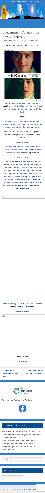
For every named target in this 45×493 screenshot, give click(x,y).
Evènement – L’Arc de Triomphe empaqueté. (33, 372)
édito (8, 1)
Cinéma (23, 41)
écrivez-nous (34, 1)
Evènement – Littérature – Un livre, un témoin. (11, 373)
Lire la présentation (9, 449)
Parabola (27, 490)
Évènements (32, 41)
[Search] (39, 460)
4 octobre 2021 (10, 41)
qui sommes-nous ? (19, 1)
